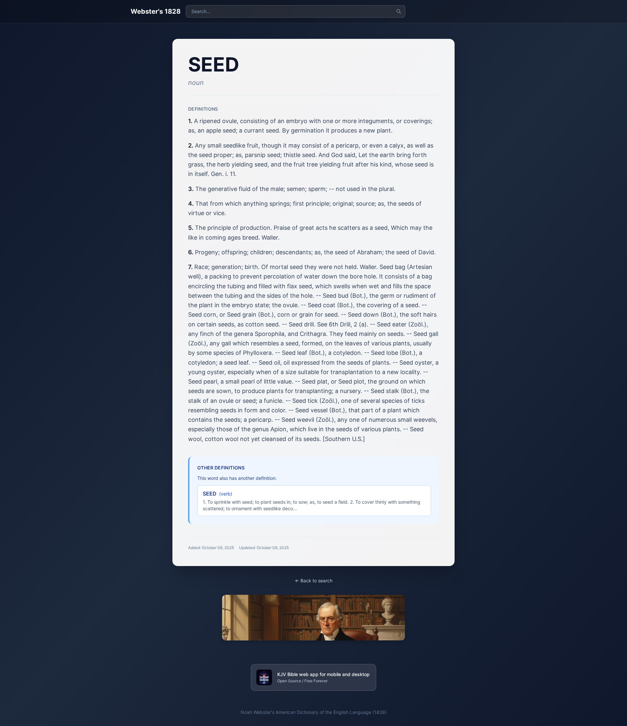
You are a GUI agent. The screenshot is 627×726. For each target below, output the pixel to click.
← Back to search (313, 580)
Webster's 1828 (156, 11)
